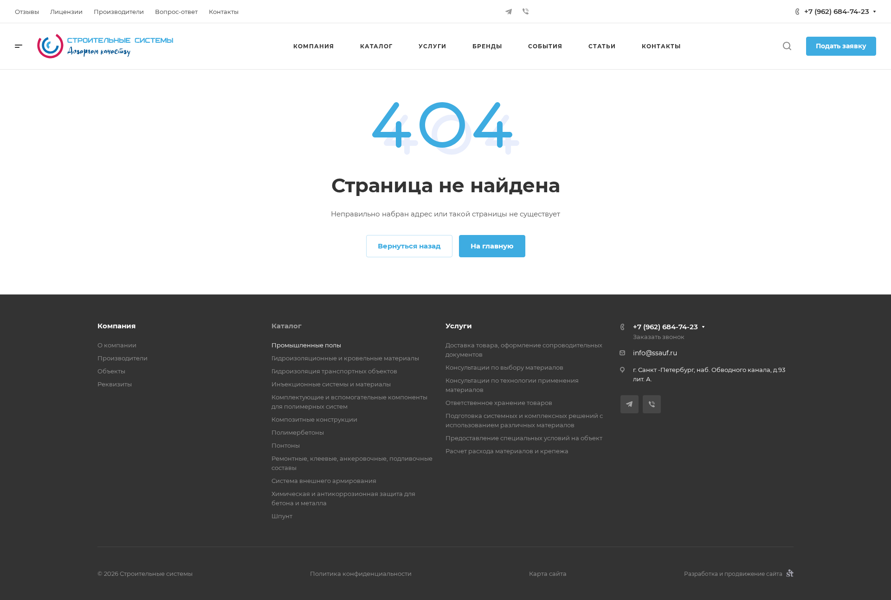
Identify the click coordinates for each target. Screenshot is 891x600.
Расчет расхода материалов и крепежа (507, 451)
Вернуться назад (409, 245)
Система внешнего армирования (323, 480)
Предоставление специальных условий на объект (524, 438)
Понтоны (285, 445)
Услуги (459, 325)
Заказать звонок (658, 336)
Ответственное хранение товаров (499, 402)
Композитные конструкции (314, 419)
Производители (122, 358)
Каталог (286, 325)
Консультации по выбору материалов (504, 367)
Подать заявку (841, 46)
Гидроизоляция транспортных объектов (334, 371)
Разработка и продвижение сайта (734, 573)
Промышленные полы (306, 345)
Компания (116, 325)
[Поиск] (786, 46)
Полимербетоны (297, 432)
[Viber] (525, 11)
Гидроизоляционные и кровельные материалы (345, 358)
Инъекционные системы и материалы (331, 384)
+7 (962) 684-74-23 (836, 11)
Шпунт (281, 516)
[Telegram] (508, 11)
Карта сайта (548, 573)
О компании (116, 345)
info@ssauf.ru (655, 353)
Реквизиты (114, 384)
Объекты (111, 371)
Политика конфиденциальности (361, 573)
